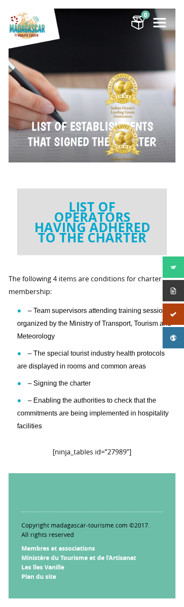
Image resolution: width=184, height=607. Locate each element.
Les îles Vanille (42, 567)
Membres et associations (58, 548)
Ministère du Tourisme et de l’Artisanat (78, 558)
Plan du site (38, 576)
